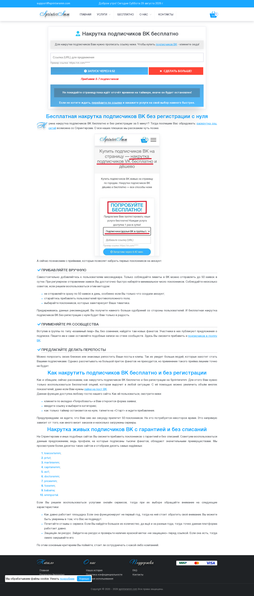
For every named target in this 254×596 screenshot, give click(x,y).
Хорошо (84, 578)
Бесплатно (126, 15)
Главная (85, 15)
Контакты (165, 15)
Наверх (125, 591)
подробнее (67, 579)
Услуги (102, 15)
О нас (144, 15)
